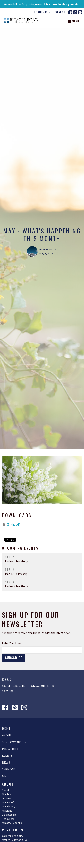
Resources (8, 819)
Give (5, 776)
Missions (7, 810)
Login (38, 12)
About (7, 735)
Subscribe (13, 657)
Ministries (10, 749)
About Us (7, 790)
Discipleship (9, 814)
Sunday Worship (14, 742)
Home (6, 728)
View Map (7, 690)
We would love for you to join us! (42, 4)
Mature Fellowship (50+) (15, 840)
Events (7, 755)
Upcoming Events (20, 548)
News (6, 762)
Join (48, 12)
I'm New (6, 798)
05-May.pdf (13, 524)
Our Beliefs (8, 802)
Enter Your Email (11, 643)
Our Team (7, 794)
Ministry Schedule (12, 823)
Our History (8, 806)
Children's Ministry (12, 836)
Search (60, 12)
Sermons (8, 769)
